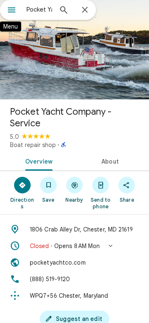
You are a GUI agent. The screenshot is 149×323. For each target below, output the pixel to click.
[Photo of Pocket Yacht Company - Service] (74, 49)
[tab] (37, 161)
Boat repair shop (33, 145)
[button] (74, 246)
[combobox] (39, 9)
